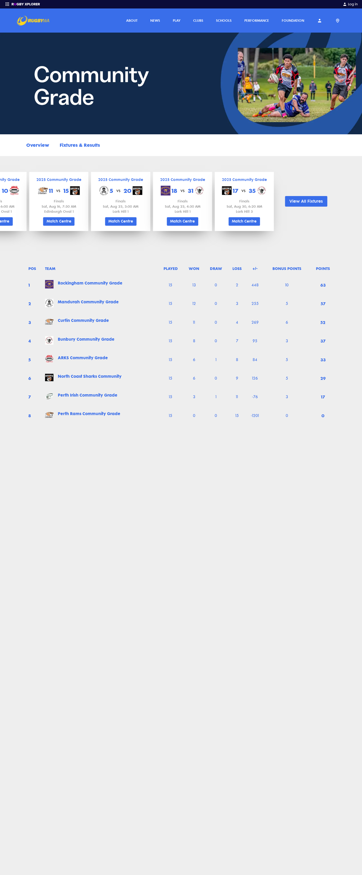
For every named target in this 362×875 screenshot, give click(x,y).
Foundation (293, 20)
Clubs (198, 20)
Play (176, 20)
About (132, 20)
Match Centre (59, 221)
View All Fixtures (306, 201)
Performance (256, 20)
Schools (224, 20)
